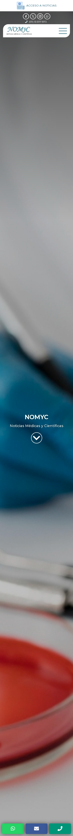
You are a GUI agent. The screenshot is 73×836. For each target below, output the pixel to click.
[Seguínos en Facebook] (26, 16)
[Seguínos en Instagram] (40, 16)
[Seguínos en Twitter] (33, 16)
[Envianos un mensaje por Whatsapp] (47, 16)
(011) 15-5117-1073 (37, 21)
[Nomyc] (19, 30)
